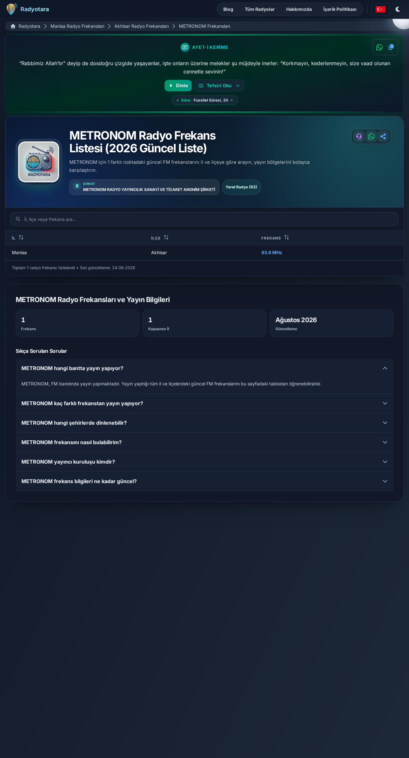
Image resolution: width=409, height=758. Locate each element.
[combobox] (380, 9)
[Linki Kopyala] (383, 136)
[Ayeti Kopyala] (391, 47)
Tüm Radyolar (260, 9)
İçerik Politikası (340, 9)
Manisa (19, 252)
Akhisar (159, 252)
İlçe (156, 238)
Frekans (271, 238)
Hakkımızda (299, 9)
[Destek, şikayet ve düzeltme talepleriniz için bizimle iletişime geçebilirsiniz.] (359, 136)
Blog (228, 9)
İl (14, 238)
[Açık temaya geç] (398, 9)
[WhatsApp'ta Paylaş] (379, 47)
